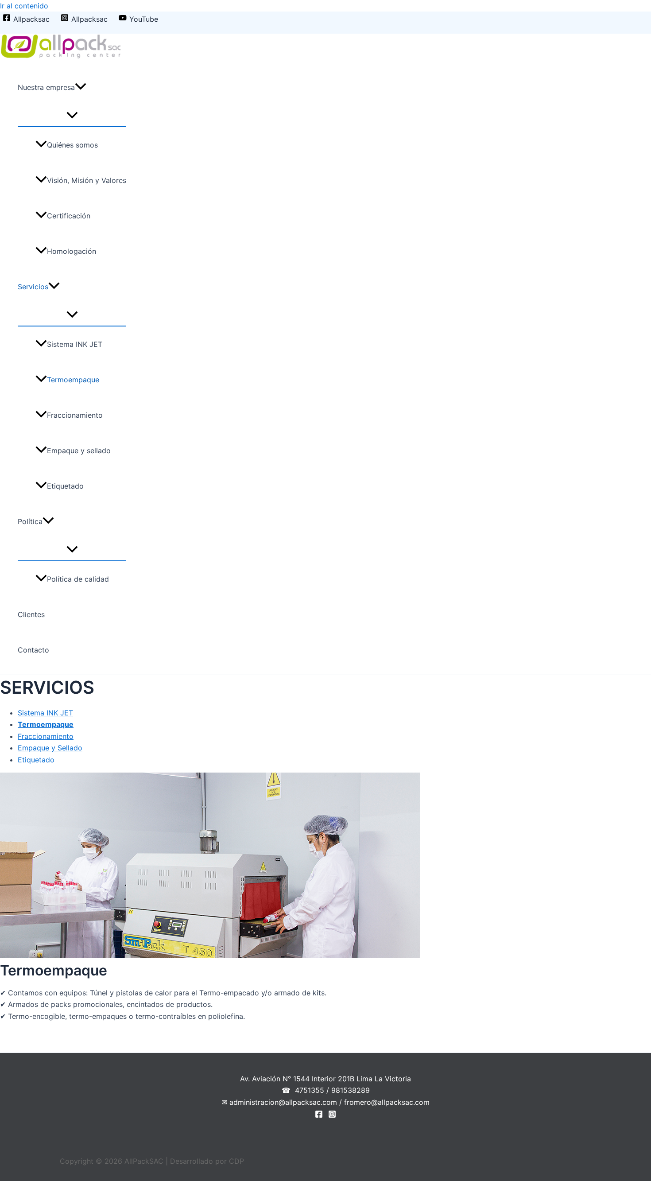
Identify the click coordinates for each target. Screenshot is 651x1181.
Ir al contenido (24, 5)
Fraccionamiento (75, 415)
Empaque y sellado (79, 450)
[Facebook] (319, 1115)
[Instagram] (332, 1115)
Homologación (71, 251)
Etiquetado (65, 486)
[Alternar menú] (72, 115)
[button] (80, 87)
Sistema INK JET (74, 344)
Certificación (68, 215)
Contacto (33, 649)
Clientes (31, 614)
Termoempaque (73, 379)
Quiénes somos (72, 144)
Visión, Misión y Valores (86, 180)
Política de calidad (78, 579)
